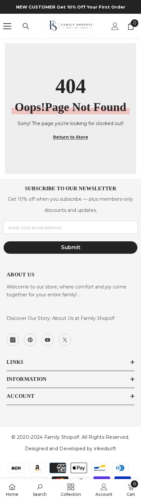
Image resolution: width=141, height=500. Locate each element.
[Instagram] (13, 340)
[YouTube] (47, 340)
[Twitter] (65, 340)
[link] (39, 489)
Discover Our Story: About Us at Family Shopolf (60, 318)
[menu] (7, 26)
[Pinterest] (30, 340)
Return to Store (70, 137)
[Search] (26, 26)
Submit (70, 247)
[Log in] (115, 26)
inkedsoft (105, 449)
